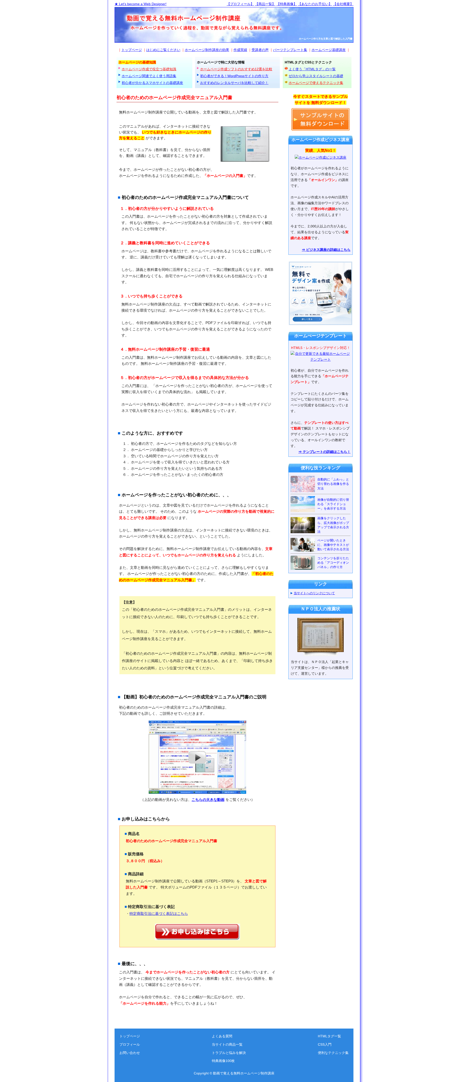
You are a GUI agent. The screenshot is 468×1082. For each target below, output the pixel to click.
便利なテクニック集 (333, 1053)
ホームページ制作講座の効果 (207, 50)
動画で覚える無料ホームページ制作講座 (243, 1073)
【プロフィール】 (240, 4)
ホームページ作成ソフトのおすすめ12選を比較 (236, 69)
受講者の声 (260, 50)
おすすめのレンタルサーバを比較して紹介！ (234, 83)
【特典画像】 (286, 4)
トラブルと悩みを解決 (229, 1053)
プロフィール (129, 1044)
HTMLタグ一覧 (329, 1036)
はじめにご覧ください (163, 50)
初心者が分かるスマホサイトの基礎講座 (152, 83)
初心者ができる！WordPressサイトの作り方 (234, 76)
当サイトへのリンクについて (314, 593)
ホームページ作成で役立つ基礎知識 (149, 69)
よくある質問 (222, 1036)
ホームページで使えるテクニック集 (316, 83)
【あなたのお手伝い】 (315, 4)
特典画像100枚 (223, 1061)
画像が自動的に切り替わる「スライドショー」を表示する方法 (333, 504)
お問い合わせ (129, 1053)
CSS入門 (325, 1044)
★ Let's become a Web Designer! (140, 4)
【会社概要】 (343, 4)
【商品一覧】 (265, 4)
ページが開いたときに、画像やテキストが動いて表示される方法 (333, 545)
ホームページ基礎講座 (329, 50)
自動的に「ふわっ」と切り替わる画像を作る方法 (333, 484)
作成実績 (240, 50)
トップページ (131, 50)
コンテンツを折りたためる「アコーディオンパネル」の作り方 (333, 562)
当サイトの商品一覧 (227, 1044)
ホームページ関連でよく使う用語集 (149, 76)
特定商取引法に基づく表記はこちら (158, 913)
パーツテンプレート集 (290, 50)
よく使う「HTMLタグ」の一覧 (312, 69)
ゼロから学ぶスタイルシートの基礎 (316, 76)
